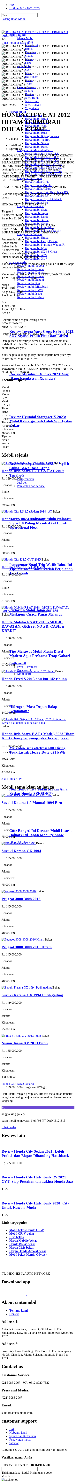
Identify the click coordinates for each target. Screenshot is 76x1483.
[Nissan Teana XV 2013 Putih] (22, 1035)
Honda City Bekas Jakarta (18, 1083)
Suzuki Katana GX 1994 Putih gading (32, 995)
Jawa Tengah (33, 104)
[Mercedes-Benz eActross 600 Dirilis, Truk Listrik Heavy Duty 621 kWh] (25, 740)
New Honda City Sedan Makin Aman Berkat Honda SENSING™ (39, 791)
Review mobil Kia (28, 283)
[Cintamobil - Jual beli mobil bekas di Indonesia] (17, 28)
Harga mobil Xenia (37, 220)
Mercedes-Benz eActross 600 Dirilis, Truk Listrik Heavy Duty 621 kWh (37, 750)
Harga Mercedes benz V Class (43, 164)
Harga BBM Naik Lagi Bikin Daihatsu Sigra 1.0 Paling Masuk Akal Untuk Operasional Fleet (40, 523)
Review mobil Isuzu (29, 293)
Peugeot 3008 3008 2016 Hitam (27, 947)
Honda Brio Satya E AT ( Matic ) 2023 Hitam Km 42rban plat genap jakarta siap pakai (38, 736)
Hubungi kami (18, 1432)
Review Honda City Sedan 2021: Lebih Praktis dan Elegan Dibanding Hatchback (35, 1153)
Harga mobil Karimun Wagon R (45, 244)
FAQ (12, 4)
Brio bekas (16, 1237)
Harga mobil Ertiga (37, 237)
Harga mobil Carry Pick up (41, 241)
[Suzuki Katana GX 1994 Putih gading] (27, 987)
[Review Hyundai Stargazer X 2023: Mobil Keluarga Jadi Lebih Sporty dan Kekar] (26, 409)
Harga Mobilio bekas (23, 1240)
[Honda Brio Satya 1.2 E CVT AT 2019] (28, 463)
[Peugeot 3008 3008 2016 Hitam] (23, 939)
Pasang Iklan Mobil (14, 19)
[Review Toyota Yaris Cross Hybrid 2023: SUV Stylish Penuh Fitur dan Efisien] (26, 324)
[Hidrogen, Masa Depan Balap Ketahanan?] (25, 699)
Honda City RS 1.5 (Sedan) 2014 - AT (32, 519)
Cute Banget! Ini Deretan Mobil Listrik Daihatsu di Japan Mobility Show (40, 833)
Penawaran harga (20, 1439)
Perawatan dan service (31, 486)
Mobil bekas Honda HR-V (26, 1230)
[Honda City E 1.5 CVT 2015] (22, 559)
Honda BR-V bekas (22, 1244)
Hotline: (24, 8)
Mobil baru (24, 673)
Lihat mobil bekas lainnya (17, 42)
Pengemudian (25, 479)
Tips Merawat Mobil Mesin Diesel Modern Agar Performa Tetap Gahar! (40, 653)
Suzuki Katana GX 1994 (21, 851)
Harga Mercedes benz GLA (42, 160)
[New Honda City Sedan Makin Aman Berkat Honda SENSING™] (25, 781)
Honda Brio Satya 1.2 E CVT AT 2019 (33, 471)
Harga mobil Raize (36, 146)
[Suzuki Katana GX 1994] (19, 843)
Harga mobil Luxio (37, 216)
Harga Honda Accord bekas (27, 1251)
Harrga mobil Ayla (36, 213)
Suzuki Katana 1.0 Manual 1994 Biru (32, 803)
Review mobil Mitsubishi (32, 286)
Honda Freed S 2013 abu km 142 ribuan (34, 679)
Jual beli (22, 482)
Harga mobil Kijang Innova (42, 136)
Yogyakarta (32, 108)
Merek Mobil (25, 38)
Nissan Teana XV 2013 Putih (25, 1043)
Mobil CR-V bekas (21, 1233)
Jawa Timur (32, 101)
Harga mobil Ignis (36, 248)
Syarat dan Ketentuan (22, 1436)
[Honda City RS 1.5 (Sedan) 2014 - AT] (27, 511)
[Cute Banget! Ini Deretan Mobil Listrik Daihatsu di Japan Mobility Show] (25, 823)
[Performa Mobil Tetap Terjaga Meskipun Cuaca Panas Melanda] (25, 602)
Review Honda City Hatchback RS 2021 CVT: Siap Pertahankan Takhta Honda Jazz (37, 1179)
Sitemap (14, 1443)
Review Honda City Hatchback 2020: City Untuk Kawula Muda (35, 1205)
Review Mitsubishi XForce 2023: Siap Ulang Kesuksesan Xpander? (39, 376)
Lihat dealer (9, 1127)
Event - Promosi (27, 666)
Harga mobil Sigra (36, 209)
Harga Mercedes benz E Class (43, 167)
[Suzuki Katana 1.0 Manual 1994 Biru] (27, 795)
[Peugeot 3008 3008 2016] (19, 891)
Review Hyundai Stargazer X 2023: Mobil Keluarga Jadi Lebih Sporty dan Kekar (40, 421)
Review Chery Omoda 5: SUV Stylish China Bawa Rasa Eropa (39, 466)
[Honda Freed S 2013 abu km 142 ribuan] (28, 671)
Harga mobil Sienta (37, 143)
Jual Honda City (12, 778)
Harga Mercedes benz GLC (42, 157)
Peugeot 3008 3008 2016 (21, 899)
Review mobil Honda (30, 269)
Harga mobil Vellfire (37, 139)
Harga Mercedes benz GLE (42, 153)
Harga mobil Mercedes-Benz (35, 150)
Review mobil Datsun (30, 297)
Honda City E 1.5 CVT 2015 (25, 567)
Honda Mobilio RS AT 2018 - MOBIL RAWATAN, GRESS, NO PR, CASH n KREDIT (33, 626)
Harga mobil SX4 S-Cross (41, 251)
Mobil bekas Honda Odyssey (28, 1254)
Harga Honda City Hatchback (43, 199)
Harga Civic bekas (21, 1247)
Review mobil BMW (30, 290)
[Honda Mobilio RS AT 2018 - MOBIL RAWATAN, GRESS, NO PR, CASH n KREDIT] (38, 611)
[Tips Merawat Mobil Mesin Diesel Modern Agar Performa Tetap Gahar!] (25, 643)
